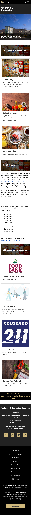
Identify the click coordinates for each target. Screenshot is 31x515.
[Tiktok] (25, 437)
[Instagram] (19, 437)
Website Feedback (15, 454)
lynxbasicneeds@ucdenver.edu (10, 240)
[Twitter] (12, 437)
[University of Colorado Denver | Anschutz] (5, 2)
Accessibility (15, 468)
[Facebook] (6, 437)
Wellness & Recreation (7, 9)
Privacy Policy (15, 461)
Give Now (15, 479)
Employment (15, 475)
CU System (15, 458)
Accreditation (15, 472)
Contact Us (15, 451)
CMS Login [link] (15, 506)
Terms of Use (15, 465)
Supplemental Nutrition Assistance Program (14, 181)
